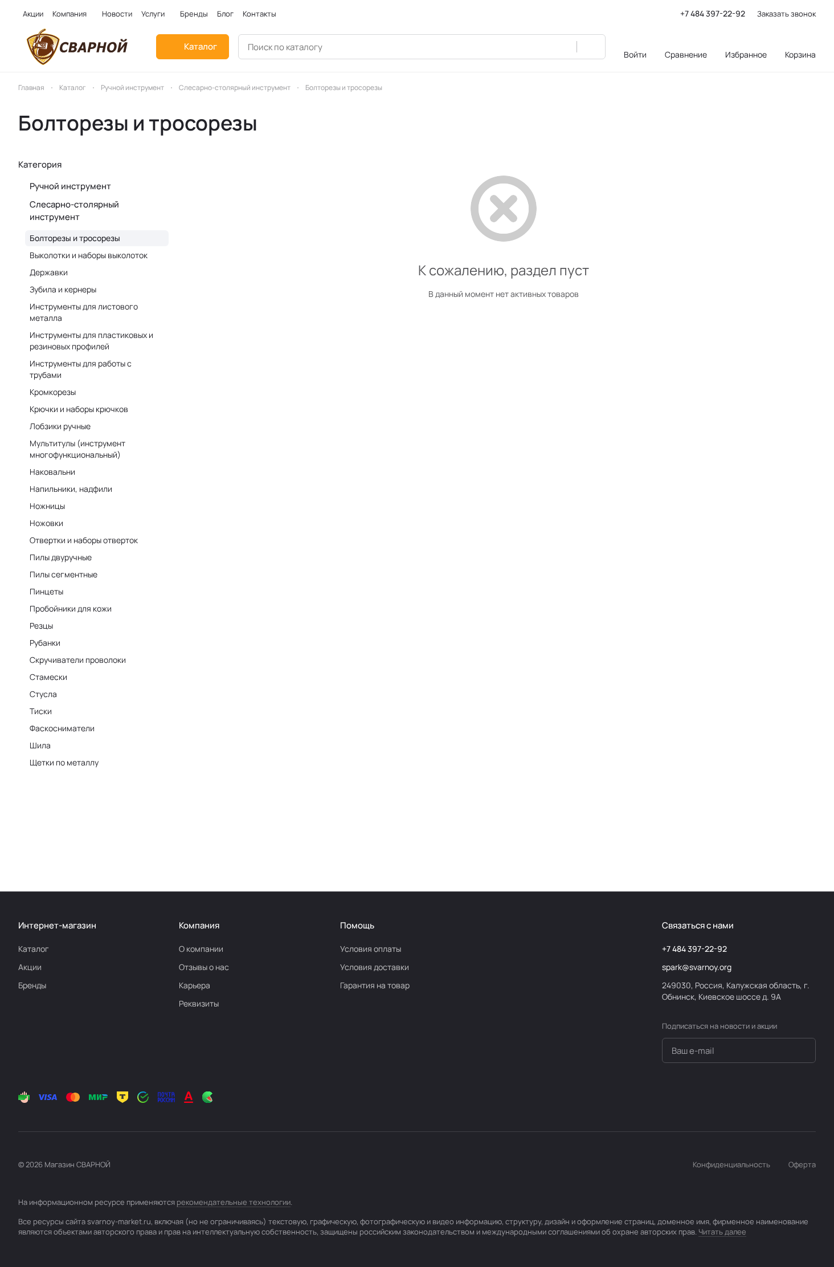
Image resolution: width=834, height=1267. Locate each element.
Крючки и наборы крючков (79, 409)
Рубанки (45, 642)
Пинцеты (46, 591)
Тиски (41, 711)
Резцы (41, 625)
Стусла (43, 694)
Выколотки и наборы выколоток (89, 255)
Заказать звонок (786, 14)
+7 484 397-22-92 (712, 13)
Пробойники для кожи (71, 608)
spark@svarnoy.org (696, 967)
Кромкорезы (53, 391)
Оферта (802, 1164)
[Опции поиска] (562, 47)
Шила (40, 745)
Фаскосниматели (62, 728)
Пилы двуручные (61, 557)
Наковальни (52, 471)
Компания (199, 925)
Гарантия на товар (375, 985)
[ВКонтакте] (695, 1097)
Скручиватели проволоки (78, 659)
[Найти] (591, 47)
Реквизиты (199, 1003)
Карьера (194, 985)
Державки (49, 272)
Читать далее (722, 1232)
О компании (201, 948)
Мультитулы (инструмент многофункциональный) (77, 449)
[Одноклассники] (740, 1097)
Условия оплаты (370, 948)
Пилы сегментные (63, 574)
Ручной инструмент (70, 186)
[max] (809, 1097)
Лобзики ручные (60, 426)
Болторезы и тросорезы (75, 238)
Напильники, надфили (71, 488)
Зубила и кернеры (63, 289)
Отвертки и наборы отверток (84, 540)
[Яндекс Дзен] (786, 1097)
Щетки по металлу (64, 762)
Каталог (33, 948)
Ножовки (46, 523)
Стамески (48, 676)
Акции (30, 967)
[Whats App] (763, 1097)
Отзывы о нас (204, 967)
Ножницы (47, 505)
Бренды (32, 985)
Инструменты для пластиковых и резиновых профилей (91, 340)
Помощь (357, 925)
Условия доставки (374, 967)
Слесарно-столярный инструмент (74, 210)
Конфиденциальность (731, 1164)
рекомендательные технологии (234, 1202)
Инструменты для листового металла (84, 312)
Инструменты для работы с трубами (81, 369)
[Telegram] (718, 1097)
